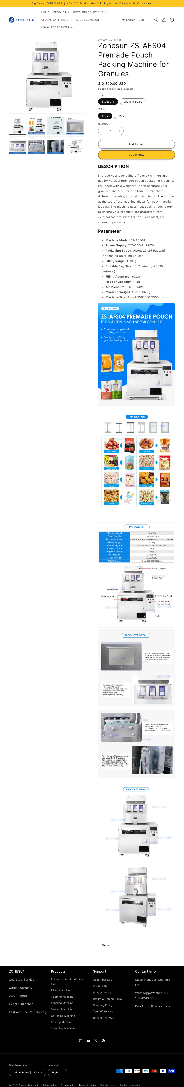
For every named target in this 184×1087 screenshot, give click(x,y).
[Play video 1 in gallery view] (56, 125)
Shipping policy (108, 1085)
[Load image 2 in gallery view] (36, 125)
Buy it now (136, 154)
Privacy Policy (102, 992)
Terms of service (87, 1085)
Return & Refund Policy (107, 998)
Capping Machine (62, 996)
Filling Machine (60, 990)
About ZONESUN (104, 979)
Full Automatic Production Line (67, 981)
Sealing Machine (61, 1009)
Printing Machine (61, 1022)
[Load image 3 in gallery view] (75, 125)
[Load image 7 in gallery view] (75, 145)
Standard (108, 101)
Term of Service (103, 1011)
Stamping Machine (63, 1028)
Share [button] (105, 945)
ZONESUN (17, 971)
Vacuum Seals (133, 101)
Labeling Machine (62, 1002)
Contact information (130, 1085)
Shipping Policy (103, 1005)
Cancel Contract (103, 1017)
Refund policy (50, 1085)
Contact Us (100, 986)
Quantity (103, 123)
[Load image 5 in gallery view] (36, 145)
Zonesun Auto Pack (28, 1085)
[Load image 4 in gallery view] (17, 145)
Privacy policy (68, 1085)
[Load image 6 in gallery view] (56, 145)
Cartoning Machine (63, 1015)
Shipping (103, 88)
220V (121, 115)
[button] (61, 12)
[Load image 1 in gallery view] (17, 125)
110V (105, 115)
